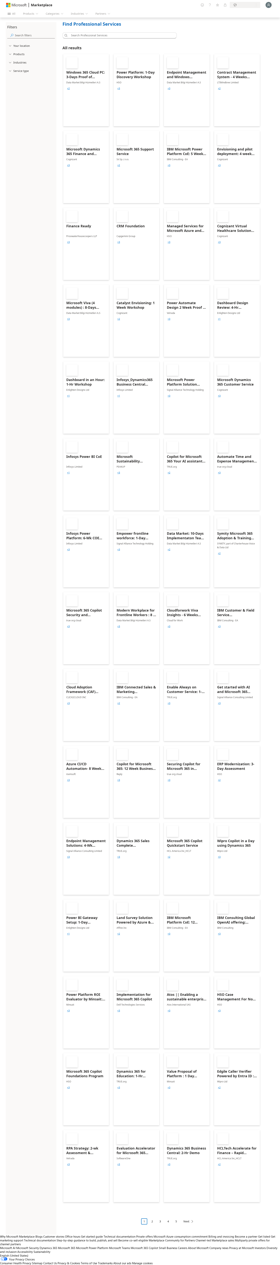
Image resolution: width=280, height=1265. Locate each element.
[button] (65, 35)
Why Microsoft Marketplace (17, 1236)
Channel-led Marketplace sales (215, 1240)
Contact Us (50, 1263)
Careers (182, 1248)
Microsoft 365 (66, 1248)
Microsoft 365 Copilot (144, 1248)
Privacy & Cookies (69, 1263)
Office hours (72, 1236)
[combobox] (121, 35)
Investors (260, 1248)
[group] (68, 88)
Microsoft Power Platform (92, 1248)
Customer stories (53, 1236)
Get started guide (92, 1236)
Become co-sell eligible (133, 1240)
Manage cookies (142, 1263)
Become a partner (246, 1236)
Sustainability (42, 1252)
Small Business (168, 1248)
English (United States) (14, 1255)
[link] (86, 90)
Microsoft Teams (119, 1248)
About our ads (122, 1263)
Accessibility (25, 1252)
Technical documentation (119, 1236)
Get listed (264, 1236)
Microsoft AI (7, 1248)
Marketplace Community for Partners (172, 1240)
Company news (218, 1248)
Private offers (144, 1236)
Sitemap (37, 1263)
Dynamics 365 (48, 1248)
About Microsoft (198, 1248)
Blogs (38, 1236)
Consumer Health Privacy (15, 1263)
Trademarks (105, 1263)
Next (186, 1221)
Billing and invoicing (221, 1236)
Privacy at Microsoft (241, 1248)
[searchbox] (35, 35)
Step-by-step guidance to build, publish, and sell (87, 1240)
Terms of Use (89, 1263)
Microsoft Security (27, 1248)
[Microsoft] (16, 5)
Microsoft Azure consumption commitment (181, 1236)
